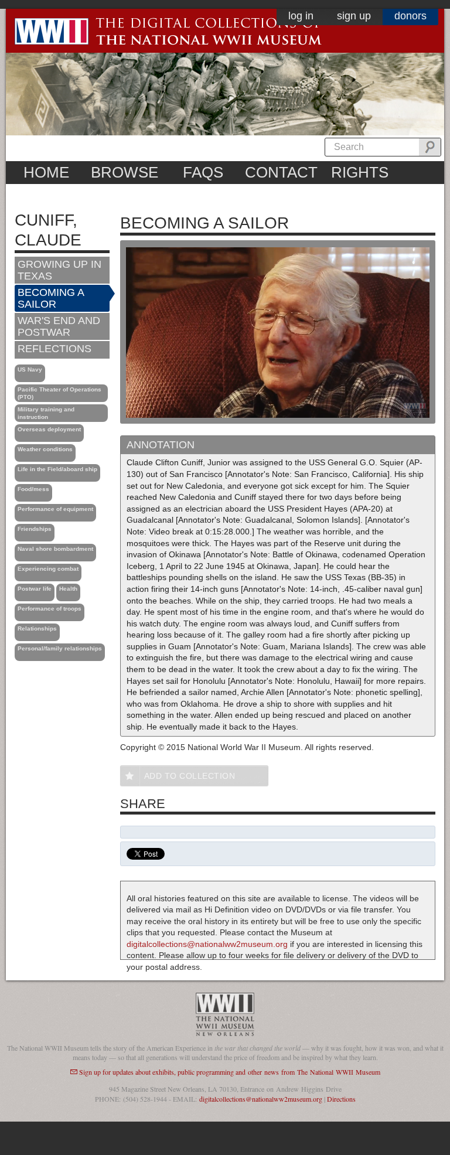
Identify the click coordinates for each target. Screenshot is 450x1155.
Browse (124, 172)
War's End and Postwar (59, 326)
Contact (281, 172)
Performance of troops (49, 608)
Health (68, 588)
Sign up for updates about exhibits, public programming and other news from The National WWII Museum (229, 1071)
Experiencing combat (48, 568)
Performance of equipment (55, 509)
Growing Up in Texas (59, 270)
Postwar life (35, 588)
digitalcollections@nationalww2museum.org (207, 944)
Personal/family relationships (60, 648)
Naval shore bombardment (55, 549)
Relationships (37, 628)
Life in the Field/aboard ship (57, 469)
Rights (359, 172)
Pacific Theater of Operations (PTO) (59, 393)
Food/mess (33, 489)
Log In (300, 16)
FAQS (203, 172)
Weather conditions (45, 449)
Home (46, 172)
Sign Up (354, 16)
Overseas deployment (49, 429)
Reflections (54, 349)
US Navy (30, 369)
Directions (341, 1098)
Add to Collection (190, 776)
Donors (410, 16)
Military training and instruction (46, 413)
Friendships (35, 529)
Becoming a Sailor (51, 298)
